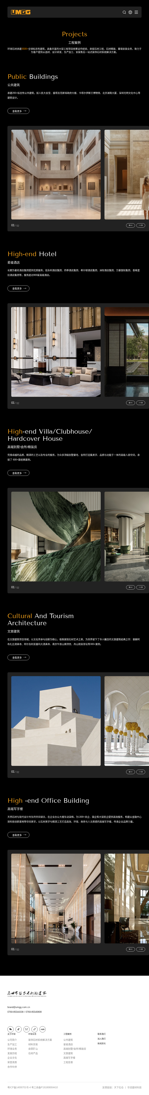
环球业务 (12, 1048)
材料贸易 (33, 1044)
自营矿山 (33, 1048)
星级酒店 (68, 1044)
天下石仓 (120, 1087)
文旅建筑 (68, 1053)
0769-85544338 (16, 1012)
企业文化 (12, 1057)
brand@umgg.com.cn (18, 1007)
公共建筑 (68, 1039)
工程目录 (68, 1062)
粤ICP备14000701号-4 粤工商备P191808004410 (32, 1087)
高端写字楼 (69, 1057)
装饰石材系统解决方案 (40, 1039)
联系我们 (102, 1034)
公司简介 (12, 1039)
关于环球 (11, 1034)
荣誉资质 (12, 1062)
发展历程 (12, 1053)
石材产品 (33, 1053)
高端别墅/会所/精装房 (74, 1048)
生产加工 (12, 1044)
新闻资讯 (102, 1043)
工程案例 (67, 1034)
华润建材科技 (134, 1087)
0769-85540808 (34, 1012)
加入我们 (102, 1039)
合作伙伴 (12, 1066)
